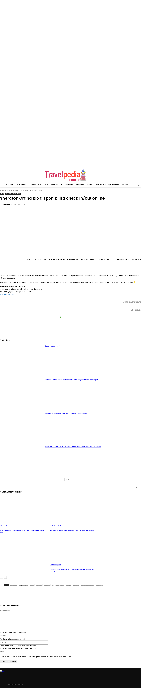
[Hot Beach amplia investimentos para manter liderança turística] (73, 510)
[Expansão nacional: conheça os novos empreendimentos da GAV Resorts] (73, 549)
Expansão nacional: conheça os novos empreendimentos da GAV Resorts (72, 570)
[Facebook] (25, 333)
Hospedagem (16, 193)
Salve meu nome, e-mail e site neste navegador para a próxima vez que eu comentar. (36, 657)
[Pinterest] (40, 333)
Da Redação (8, 204)
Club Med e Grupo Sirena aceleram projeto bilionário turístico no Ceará (22, 531)
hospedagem (23, 585)
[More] (55, 333)
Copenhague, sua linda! (54, 346)
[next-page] (5, 577)
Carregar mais (70, 479)
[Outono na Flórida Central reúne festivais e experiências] (22, 426)
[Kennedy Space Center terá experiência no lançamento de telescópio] (22, 392)
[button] (138, 184)
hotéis (32, 585)
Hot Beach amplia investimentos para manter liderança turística (72, 530)
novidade (47, 585)
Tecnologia (8, 193)
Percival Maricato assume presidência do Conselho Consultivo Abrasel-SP (73, 447)
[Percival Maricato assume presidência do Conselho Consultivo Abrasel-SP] (22, 459)
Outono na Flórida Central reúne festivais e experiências (66, 413)
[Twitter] (33, 333)
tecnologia (99, 585)
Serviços (3, 525)
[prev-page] (1, 577)
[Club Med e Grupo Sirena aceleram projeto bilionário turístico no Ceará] (24, 510)
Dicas (6, 190)
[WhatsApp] (47, 333)
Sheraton (76, 585)
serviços (68, 585)
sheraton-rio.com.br (8, 294)
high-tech (13, 585)
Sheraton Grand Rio (87, 585)
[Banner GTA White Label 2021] (70, 325)
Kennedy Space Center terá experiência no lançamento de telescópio (71, 380)
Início (2, 190)
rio (52, 585)
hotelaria (39, 585)
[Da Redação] (1, 204)
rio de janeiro (60, 585)
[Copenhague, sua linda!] (22, 359)
